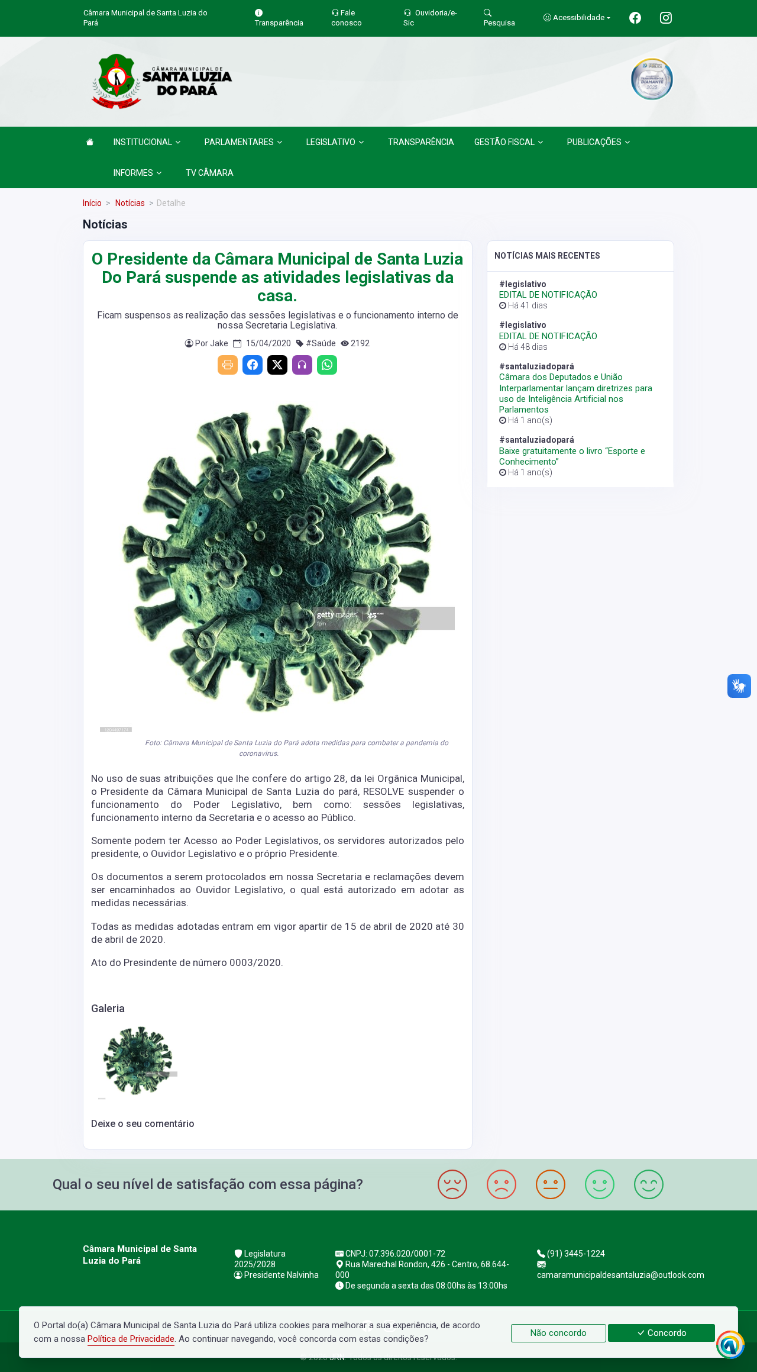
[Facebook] (252, 365)
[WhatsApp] (327, 365)
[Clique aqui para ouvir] (302, 365)
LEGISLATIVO (330, 142)
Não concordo (558, 1333)
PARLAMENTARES (239, 142)
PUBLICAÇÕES (594, 142)
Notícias (129, 203)
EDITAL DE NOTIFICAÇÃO (548, 294)
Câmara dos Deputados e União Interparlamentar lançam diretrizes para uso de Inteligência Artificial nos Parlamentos (575, 393)
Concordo (666, 1333)
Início (92, 203)
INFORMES (133, 173)
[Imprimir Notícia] (228, 365)
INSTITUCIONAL (143, 142)
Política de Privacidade (131, 1339)
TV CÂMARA (210, 173)
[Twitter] (277, 365)
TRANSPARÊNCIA (421, 142)
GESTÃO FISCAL (504, 142)
